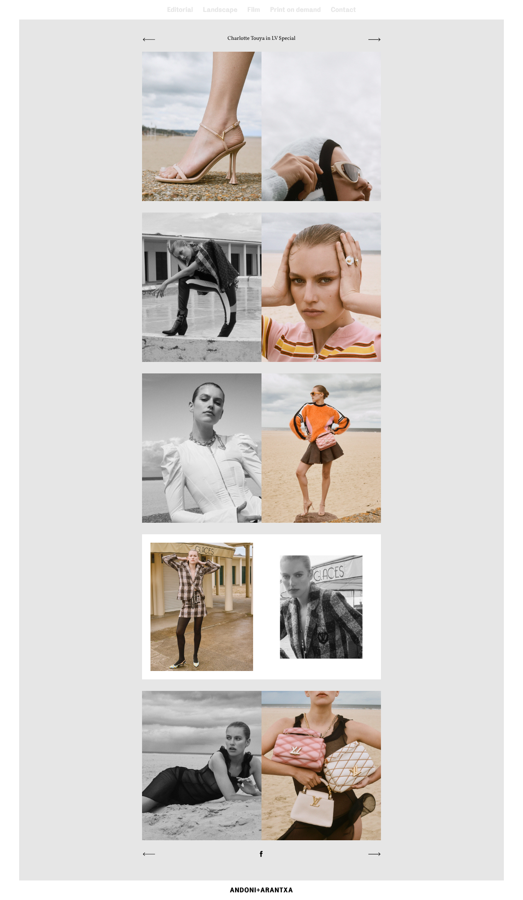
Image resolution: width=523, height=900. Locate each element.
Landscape (220, 10)
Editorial (180, 10)
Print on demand (295, 10)
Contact (343, 10)
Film (253, 10)
